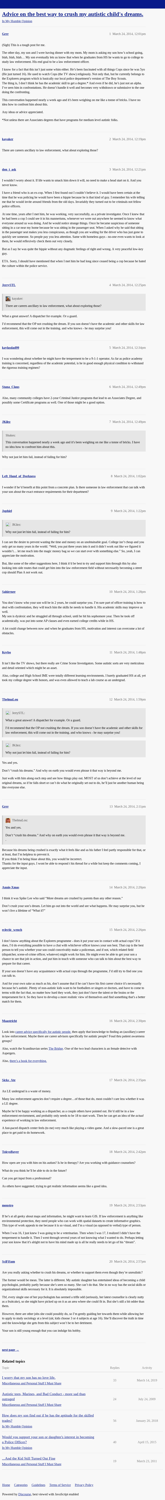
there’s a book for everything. (28, 1061)
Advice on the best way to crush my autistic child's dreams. (72, 14)
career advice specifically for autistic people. (43, 1031)
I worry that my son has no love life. (29, 1378)
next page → (10, 1349)
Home (6, 1485)
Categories (21, 1485)
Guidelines (38, 1485)
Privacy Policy (84, 1485)
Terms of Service (60, 1485)
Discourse (24, 1494)
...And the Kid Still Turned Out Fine (28, 1458)
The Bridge (55, 1048)
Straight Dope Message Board (21, 4)
